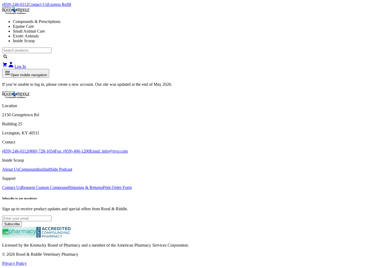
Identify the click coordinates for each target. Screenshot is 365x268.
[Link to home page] (182, 11)
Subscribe (12, 224)
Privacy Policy (14, 263)
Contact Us (37, 4)
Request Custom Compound (45, 187)
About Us (10, 169)
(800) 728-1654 (41, 151)
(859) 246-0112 (15, 4)
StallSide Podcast (57, 169)
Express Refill (59, 4)
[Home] (15, 96)
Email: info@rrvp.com (109, 151)
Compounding (31, 169)
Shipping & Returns (86, 187)
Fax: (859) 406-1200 (72, 151)
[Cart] (4, 66)
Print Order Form (117, 187)
